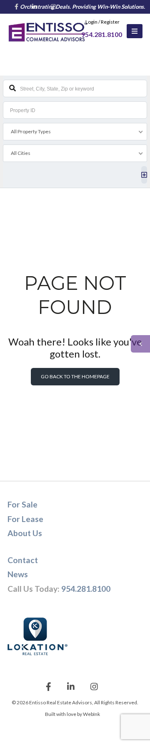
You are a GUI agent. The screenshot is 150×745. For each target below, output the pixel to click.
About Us (25, 533)
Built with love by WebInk (72, 714)
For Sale (23, 504)
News (18, 574)
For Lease (25, 519)
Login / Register (102, 22)
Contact (23, 560)
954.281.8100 (85, 588)
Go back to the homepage (75, 376)
